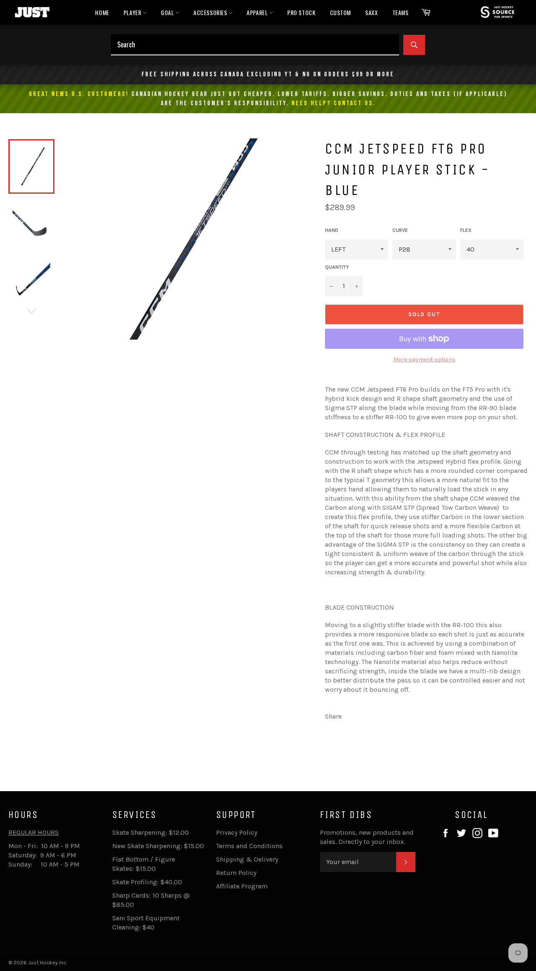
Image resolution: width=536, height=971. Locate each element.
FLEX (466, 230)
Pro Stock (301, 12)
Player (133, 12)
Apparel (258, 12)
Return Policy (236, 873)
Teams (400, 12)
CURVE (400, 230)
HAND (331, 230)
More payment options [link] (424, 359)
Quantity (337, 267)
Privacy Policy (236, 832)
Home (102, 12)
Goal (168, 12)
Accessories (211, 12)
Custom (340, 12)
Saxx (371, 12)
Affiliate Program (242, 886)
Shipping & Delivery (247, 859)
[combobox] (255, 44)
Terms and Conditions (249, 846)
